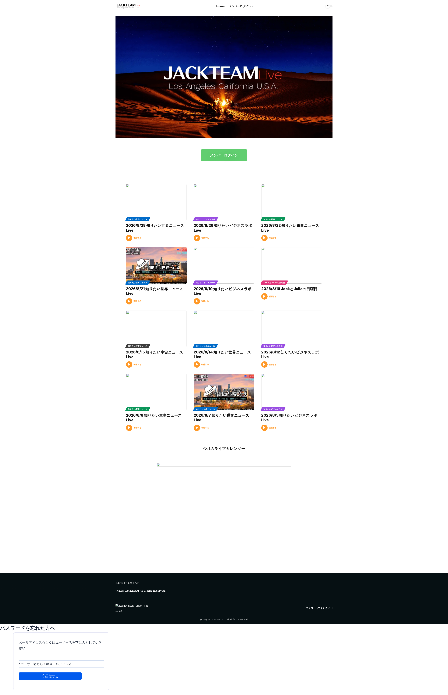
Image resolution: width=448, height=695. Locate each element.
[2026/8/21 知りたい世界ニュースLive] (156, 265)
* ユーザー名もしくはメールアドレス (45, 664)
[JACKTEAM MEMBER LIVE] (128, 6)
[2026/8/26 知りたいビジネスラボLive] (224, 202)
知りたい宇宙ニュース (137, 346)
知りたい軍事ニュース (273, 219)
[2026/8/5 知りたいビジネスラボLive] (291, 392)
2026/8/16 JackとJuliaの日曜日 (289, 289)
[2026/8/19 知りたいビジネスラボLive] (224, 265)
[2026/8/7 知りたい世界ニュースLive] (224, 392)
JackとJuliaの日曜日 (274, 283)
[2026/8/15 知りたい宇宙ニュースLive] (156, 329)
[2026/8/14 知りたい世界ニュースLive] (224, 329)
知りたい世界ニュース (137, 219)
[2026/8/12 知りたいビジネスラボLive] (291, 329)
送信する (52, 676)
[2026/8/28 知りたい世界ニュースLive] (156, 202)
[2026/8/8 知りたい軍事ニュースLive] (156, 392)
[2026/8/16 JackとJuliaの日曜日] (291, 265)
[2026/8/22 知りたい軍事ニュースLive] (291, 202)
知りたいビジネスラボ (205, 219)
